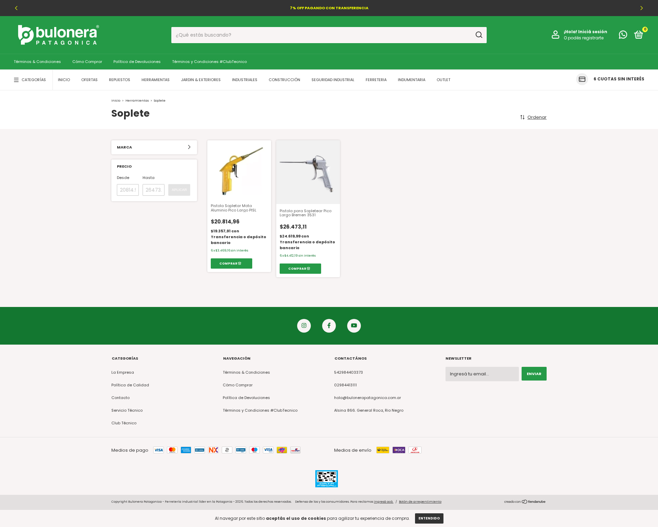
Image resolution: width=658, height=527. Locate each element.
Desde (123, 177)
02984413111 (345, 385)
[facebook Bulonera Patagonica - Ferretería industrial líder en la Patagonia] (329, 326)
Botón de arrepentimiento (420, 502)
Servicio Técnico (127, 410)
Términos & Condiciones (37, 61)
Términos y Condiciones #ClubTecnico (209, 61)
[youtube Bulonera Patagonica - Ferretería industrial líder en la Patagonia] (354, 326)
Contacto (120, 397)
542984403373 (348, 372)
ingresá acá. (383, 502)
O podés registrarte (584, 38)
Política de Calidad (130, 385)
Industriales (244, 79)
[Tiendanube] (525, 502)
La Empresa (122, 372)
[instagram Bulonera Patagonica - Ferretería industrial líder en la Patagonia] (304, 326)
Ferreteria (376, 79)
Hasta (149, 177)
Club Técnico (123, 423)
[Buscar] (478, 35)
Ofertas (89, 79)
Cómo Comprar (87, 61)
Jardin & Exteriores (201, 79)
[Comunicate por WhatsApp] (623, 36)
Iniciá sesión (592, 32)
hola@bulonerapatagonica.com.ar (367, 397)
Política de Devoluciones (137, 61)
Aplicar (179, 190)
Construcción (284, 79)
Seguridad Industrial (333, 79)
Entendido (429, 518)
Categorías (34, 79)
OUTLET (443, 79)
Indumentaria (411, 79)
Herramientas (156, 79)
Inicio (64, 79)
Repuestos (119, 79)
